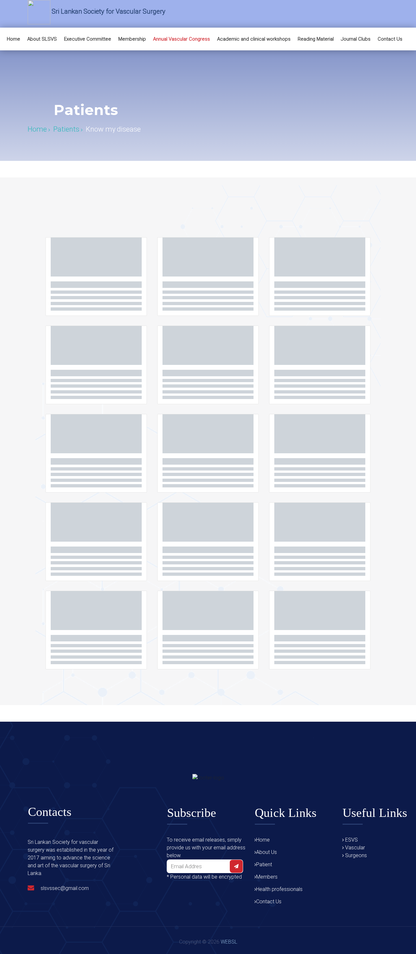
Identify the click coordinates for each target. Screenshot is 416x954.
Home (13, 39)
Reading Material (316, 39)
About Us (266, 852)
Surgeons (355, 855)
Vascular (354, 847)
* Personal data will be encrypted (204, 877)
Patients (67, 129)
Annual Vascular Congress (181, 39)
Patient (264, 864)
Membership (132, 39)
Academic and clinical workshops (254, 39)
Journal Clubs (355, 39)
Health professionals (279, 889)
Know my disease (113, 129)
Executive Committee (87, 39)
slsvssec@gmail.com (65, 888)
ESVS (351, 840)
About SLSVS (42, 39)
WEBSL (229, 942)
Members (267, 877)
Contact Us (390, 39)
